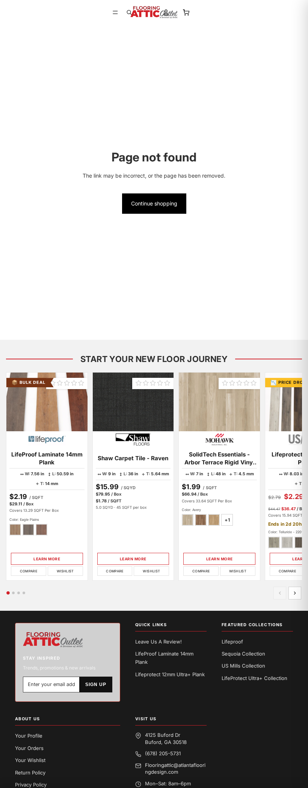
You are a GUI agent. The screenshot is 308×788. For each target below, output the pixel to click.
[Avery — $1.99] (187, 520)
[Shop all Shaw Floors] (133, 440)
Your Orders (29, 748)
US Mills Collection (243, 666)
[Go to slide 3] (18, 593)
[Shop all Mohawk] (219, 440)
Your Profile (28, 736)
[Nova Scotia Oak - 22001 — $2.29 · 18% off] (300, 542)
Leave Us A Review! (158, 642)
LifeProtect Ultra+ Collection (254, 678)
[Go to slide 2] (13, 593)
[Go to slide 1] (8, 593)
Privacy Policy (31, 785)
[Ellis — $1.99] (214, 520)
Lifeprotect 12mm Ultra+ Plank (170, 674)
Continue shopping (154, 203)
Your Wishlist (30, 760)
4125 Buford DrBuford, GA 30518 (166, 738)
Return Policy (30, 773)
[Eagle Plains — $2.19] (15, 529)
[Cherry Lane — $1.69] (41, 529)
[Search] (129, 12)
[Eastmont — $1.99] (201, 520)
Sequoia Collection (243, 654)
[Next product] (294, 593)
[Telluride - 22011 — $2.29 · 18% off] (274, 542)
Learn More (46, 559)
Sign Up (95, 684)
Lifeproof (232, 642)
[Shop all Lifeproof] (47, 440)
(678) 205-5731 (163, 753)
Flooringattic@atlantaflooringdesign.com (175, 768)
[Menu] (115, 12)
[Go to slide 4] (24, 593)
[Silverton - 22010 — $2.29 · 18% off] (287, 542)
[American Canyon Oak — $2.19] (28, 529)
